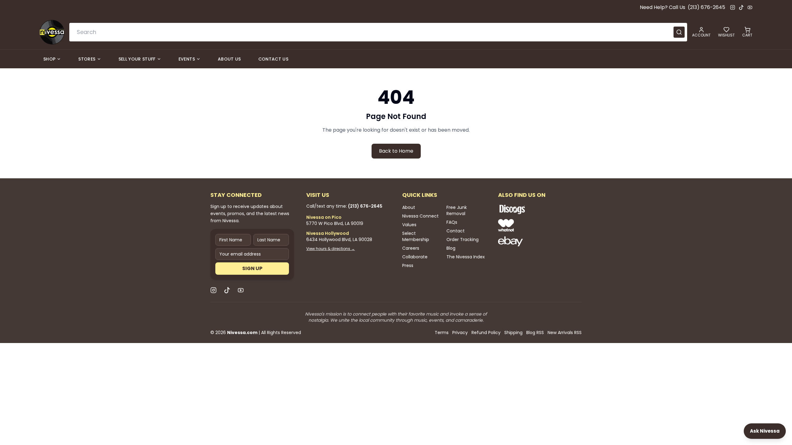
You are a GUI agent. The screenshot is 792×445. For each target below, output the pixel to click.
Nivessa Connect (420, 216)
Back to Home (396, 151)
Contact (455, 231)
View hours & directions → (330, 248)
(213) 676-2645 (706, 7)
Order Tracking (462, 239)
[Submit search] (679, 32)
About (408, 207)
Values (409, 225)
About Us (229, 59)
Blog (450, 248)
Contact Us (273, 59)
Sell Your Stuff (137, 59)
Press (407, 265)
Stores (86, 59)
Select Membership (415, 236)
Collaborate (415, 257)
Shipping (513, 332)
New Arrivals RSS (565, 332)
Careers (410, 248)
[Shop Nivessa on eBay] (532, 241)
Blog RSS (535, 332)
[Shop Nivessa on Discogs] (532, 209)
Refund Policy (486, 332)
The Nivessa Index (465, 257)
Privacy (460, 332)
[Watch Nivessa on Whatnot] (532, 225)
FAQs (451, 222)
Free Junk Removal (456, 210)
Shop (49, 59)
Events (187, 59)
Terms (442, 332)
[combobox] (378, 32)
